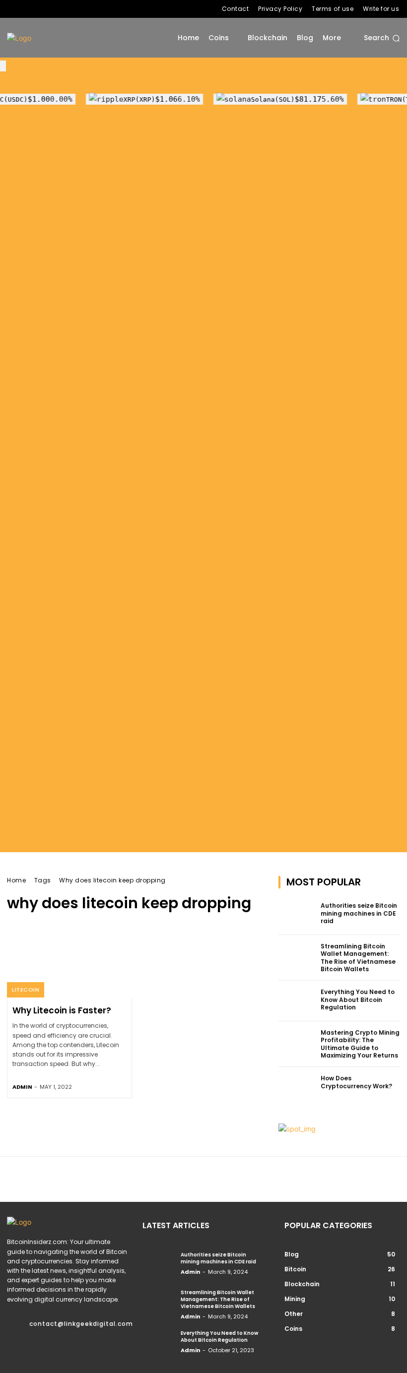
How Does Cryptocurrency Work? (356, 1082)
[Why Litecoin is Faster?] (69, 960)
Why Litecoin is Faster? (61, 1010)
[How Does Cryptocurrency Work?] (296, 1087)
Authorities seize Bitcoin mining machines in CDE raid (359, 913)
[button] (382, 38)
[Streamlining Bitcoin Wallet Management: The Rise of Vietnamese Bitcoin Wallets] (296, 955)
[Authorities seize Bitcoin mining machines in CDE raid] (296, 915)
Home (16, 880)
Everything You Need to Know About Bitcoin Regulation (358, 999)
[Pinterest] (42, 1339)
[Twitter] (44, 8)
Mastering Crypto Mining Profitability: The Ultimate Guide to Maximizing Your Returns (360, 1044)
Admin (22, 1087)
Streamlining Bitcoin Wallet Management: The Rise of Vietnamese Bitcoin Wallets (358, 958)
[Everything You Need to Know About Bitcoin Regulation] (296, 1001)
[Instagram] (28, 8)
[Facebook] (12, 8)
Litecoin (25, 990)
